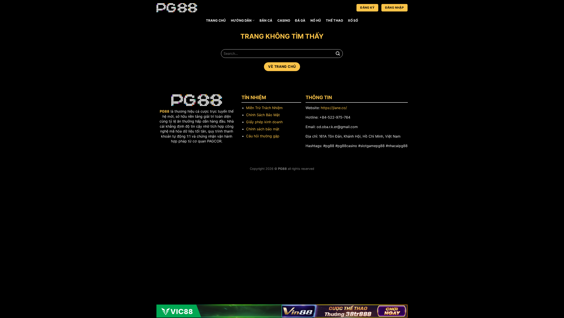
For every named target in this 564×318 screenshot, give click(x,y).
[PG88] (176, 8)
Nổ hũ (315, 20)
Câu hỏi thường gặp (262, 136)
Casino (283, 20)
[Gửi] (337, 53)
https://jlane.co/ (334, 108)
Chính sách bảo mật (262, 129)
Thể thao (334, 20)
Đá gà (300, 20)
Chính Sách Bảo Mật (263, 115)
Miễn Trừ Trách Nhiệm (264, 108)
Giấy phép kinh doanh (264, 122)
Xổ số (353, 20)
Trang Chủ (216, 20)
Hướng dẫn (241, 20)
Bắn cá (266, 20)
